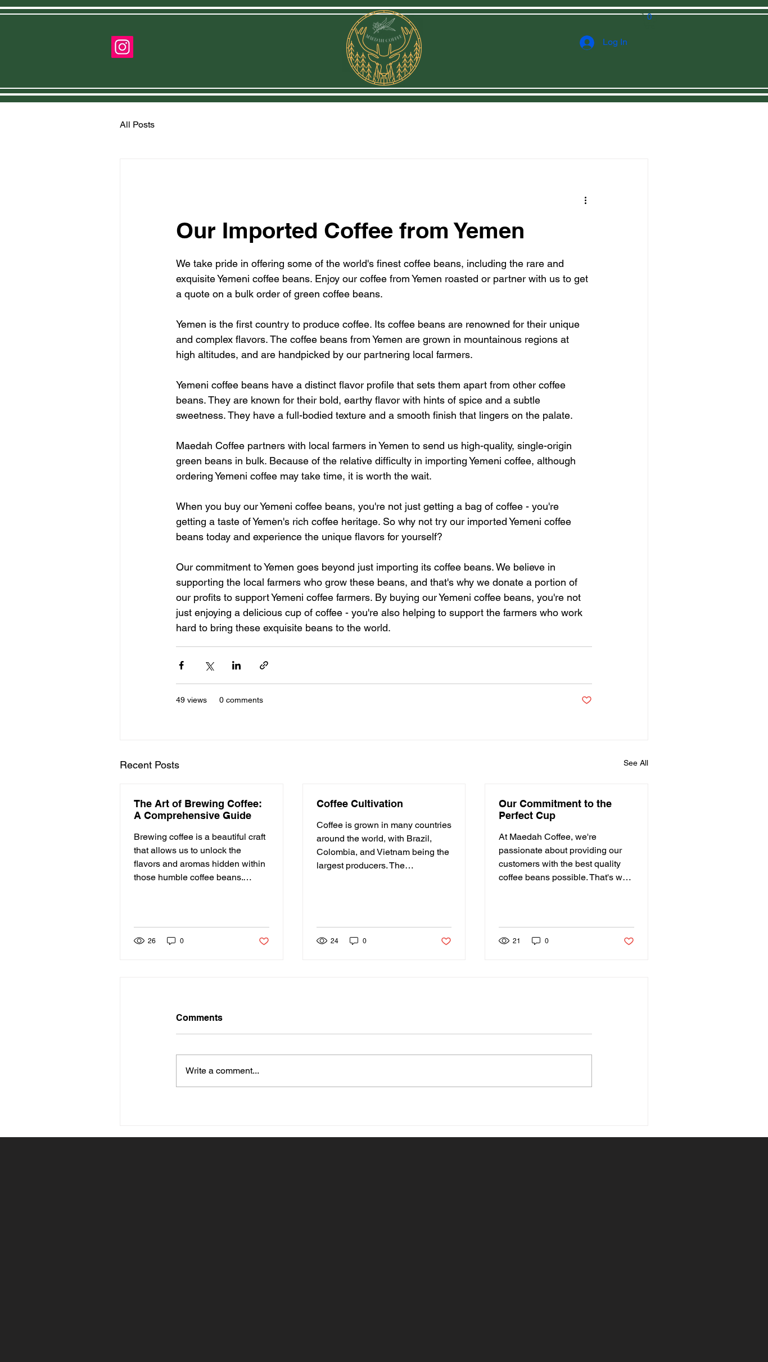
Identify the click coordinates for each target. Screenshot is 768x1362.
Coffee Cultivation (360, 803)
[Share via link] (264, 665)
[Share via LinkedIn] (236, 665)
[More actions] (585, 199)
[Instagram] (122, 47)
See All (636, 762)
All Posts (137, 124)
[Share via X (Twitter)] (209, 665)
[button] (649, 21)
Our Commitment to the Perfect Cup (555, 809)
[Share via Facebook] (181, 665)
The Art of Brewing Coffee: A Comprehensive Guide (198, 809)
